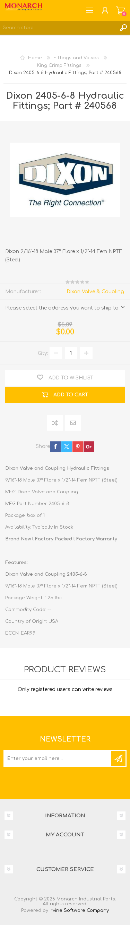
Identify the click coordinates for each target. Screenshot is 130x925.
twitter (66, 446)
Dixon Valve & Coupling (95, 291)
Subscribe (118, 758)
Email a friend (73, 423)
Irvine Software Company (79, 910)
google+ (89, 446)
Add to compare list (55, 423)
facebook (55, 446)
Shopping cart (120, 10)
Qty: (43, 353)
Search (123, 28)
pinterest (77, 446)
